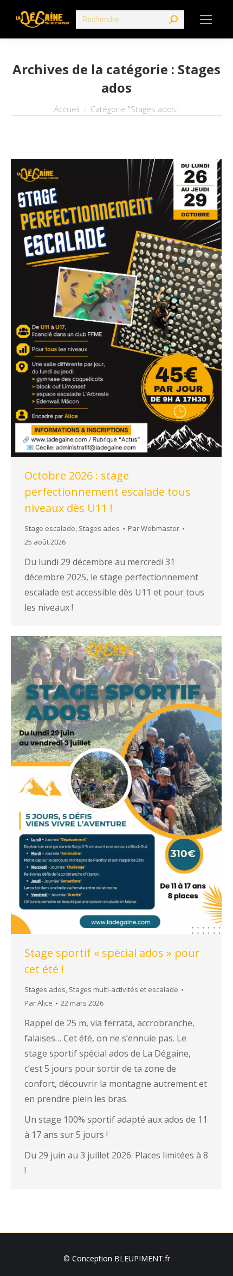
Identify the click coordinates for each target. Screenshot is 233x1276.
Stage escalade (49, 528)
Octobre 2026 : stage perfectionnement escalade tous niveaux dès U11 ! (107, 491)
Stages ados (99, 528)
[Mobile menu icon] (206, 19)
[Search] (173, 19)
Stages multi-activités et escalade (123, 989)
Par (153, 528)
